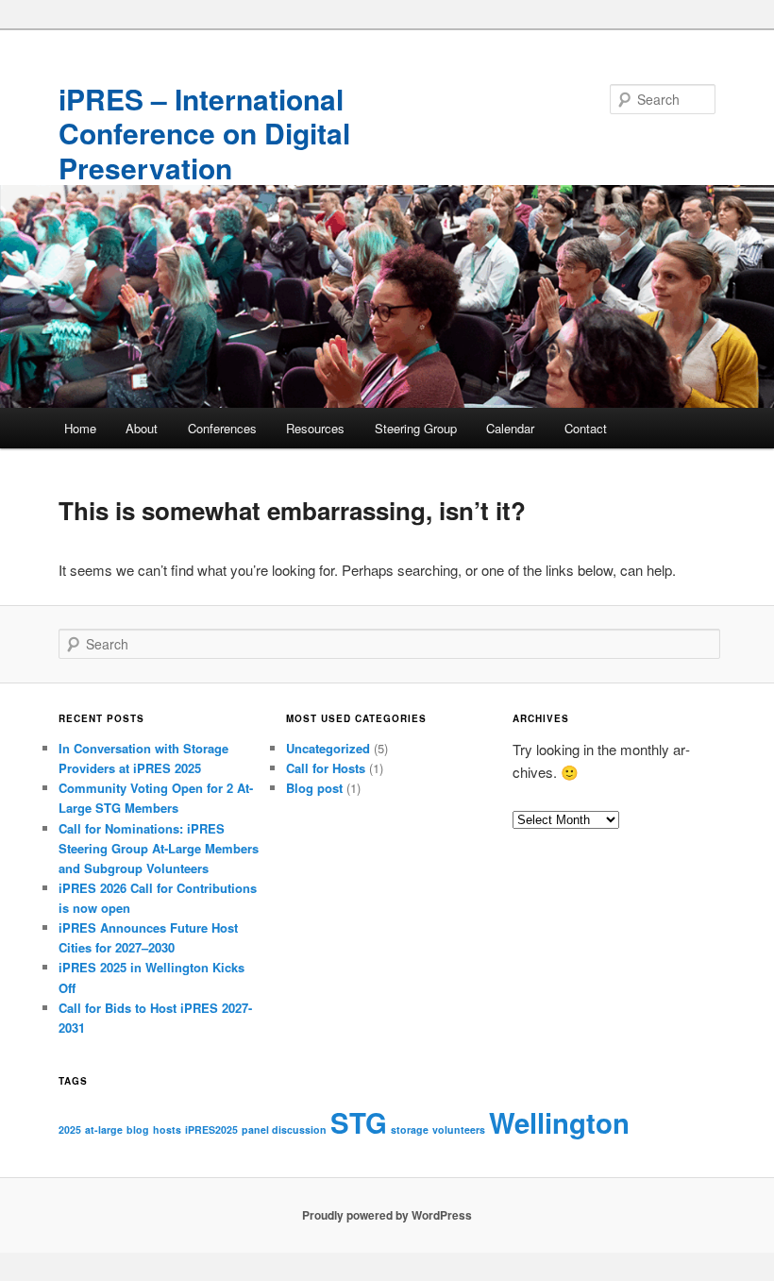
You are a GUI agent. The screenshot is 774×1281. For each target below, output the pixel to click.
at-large (104, 1129)
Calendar (510, 428)
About (142, 428)
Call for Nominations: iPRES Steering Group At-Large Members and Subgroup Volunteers (159, 848)
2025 (70, 1129)
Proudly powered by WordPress (387, 1214)
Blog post (314, 788)
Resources (315, 428)
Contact (585, 428)
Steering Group (416, 428)
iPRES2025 (211, 1129)
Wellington (559, 1122)
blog (137, 1129)
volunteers (458, 1129)
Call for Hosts (325, 768)
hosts (167, 1129)
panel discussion (284, 1129)
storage (410, 1129)
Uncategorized (328, 748)
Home (80, 428)
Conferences (222, 428)
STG (358, 1122)
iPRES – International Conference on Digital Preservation (204, 133)
